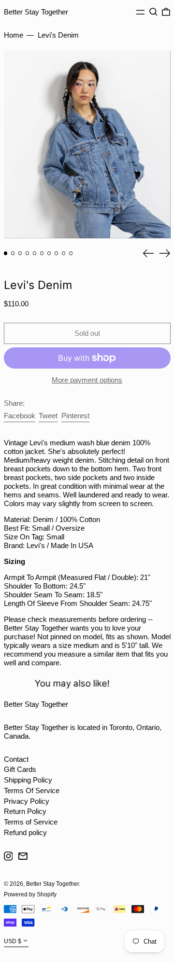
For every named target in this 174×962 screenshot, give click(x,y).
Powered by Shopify (30, 894)
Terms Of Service (31, 790)
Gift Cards (20, 769)
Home (13, 35)
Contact (16, 759)
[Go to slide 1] (6, 253)
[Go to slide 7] (49, 253)
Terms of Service (31, 822)
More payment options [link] (87, 380)
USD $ (12, 941)
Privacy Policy (26, 801)
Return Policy (25, 811)
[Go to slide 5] (35, 253)
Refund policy (25, 832)
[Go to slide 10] (71, 253)
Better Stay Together (36, 12)
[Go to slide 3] (20, 253)
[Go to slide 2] (13, 253)
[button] (153, 12)
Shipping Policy (28, 780)
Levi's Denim (58, 35)
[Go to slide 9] (64, 253)
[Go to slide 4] (27, 253)
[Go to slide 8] (56, 253)
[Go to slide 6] (42, 253)
